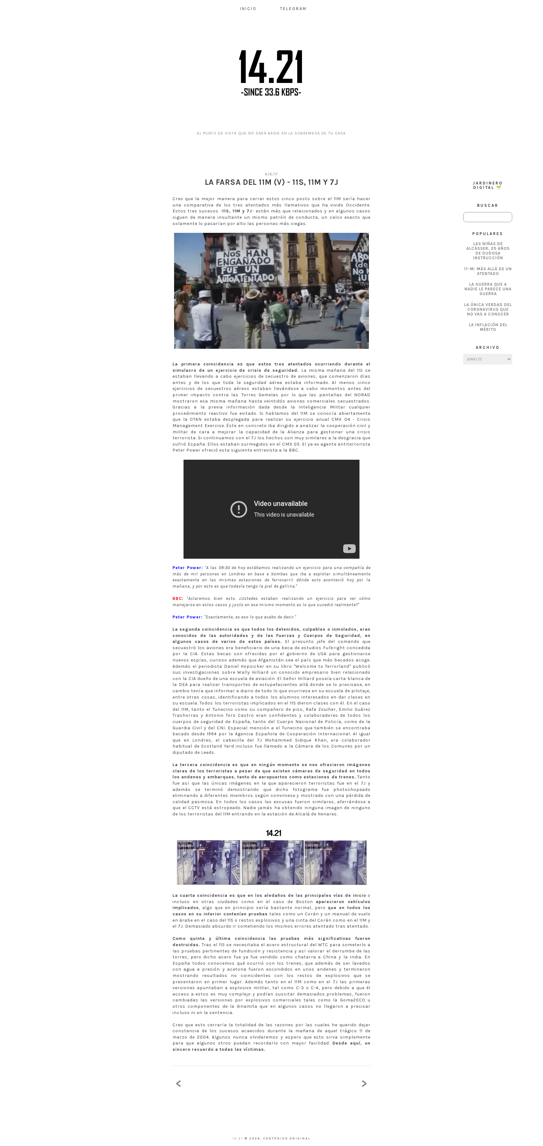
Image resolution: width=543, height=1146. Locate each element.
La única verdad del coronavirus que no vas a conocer (488, 309)
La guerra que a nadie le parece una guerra (488, 289)
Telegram (293, 8)
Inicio (248, 8)
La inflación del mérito (488, 327)
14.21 (239, 1138)
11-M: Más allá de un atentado (488, 271)
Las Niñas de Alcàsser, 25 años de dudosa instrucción (488, 250)
